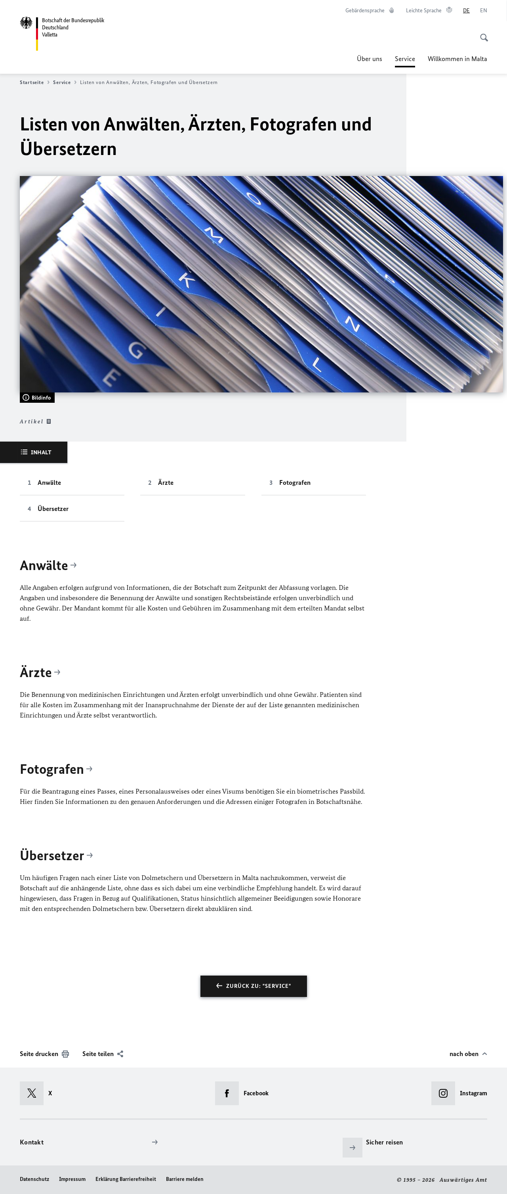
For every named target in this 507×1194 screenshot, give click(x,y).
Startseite (32, 82)
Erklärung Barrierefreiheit (125, 1179)
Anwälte (49, 482)
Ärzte (165, 482)
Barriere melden (185, 1179)
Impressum (72, 1179)
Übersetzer (53, 509)
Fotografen (295, 482)
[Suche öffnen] (481, 33)
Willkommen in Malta (457, 59)
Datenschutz (34, 1179)
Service (405, 61)
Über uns (369, 59)
